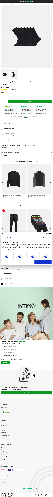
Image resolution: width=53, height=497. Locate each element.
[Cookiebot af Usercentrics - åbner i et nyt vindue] (46, 234)
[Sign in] (38, 495)
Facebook (3, 480)
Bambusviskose (4, 446)
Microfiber (3, 459)
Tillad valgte (26, 261)
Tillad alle (43, 261)
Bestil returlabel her (5, 435)
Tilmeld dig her (5, 362)
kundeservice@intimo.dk (11, 390)
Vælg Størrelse (4, 92)
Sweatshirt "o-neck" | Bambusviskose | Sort (11, 195)
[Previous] (1, 36)
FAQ (2, 427)
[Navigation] (50, 494)
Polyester (3, 457)
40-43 (3, 96)
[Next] (51, 36)
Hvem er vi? (3, 479)
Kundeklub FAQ (4, 428)
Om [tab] (44, 237)
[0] (45, 495)
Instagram (3, 482)
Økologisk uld (3, 447)
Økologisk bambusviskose (6, 444)
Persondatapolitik (4, 433)
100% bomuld (4, 452)
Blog (2, 409)
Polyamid (3, 461)
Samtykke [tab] (9, 237)
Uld (1, 449)
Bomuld (2, 454)
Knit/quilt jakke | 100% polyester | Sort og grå (37, 195)
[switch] (20, 257)
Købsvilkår (3, 430)
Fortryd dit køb (4, 425)
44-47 (7, 96)
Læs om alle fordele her (16, 359)
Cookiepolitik (3, 432)
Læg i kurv (30, 101)
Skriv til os (26, 392)
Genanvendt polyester (5, 456)
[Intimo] (7, 495)
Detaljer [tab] (26, 237)
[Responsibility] (43, 495)
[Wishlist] (41, 495)
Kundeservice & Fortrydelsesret (7, 423)
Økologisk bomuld (4, 451)
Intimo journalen (4, 407)
